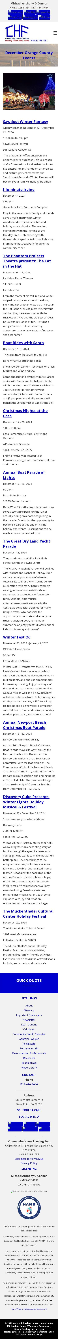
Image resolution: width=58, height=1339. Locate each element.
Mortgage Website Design (17, 1332)
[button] (15, 12)
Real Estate (29, 1043)
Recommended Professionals (29, 1053)
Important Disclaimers (29, 1015)
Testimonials (29, 1063)
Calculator (29, 1029)
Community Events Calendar (29, 1034)
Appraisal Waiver (29, 1039)
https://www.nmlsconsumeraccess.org (29, 1309)
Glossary (29, 1010)
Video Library (29, 1067)
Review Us (29, 1058)
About (29, 1005)
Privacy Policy (29, 1163)
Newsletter (29, 1020)
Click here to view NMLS (29, 1158)
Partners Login (35, 1334)
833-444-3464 (40, 7)
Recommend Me (29, 1048)
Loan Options (29, 1024)
